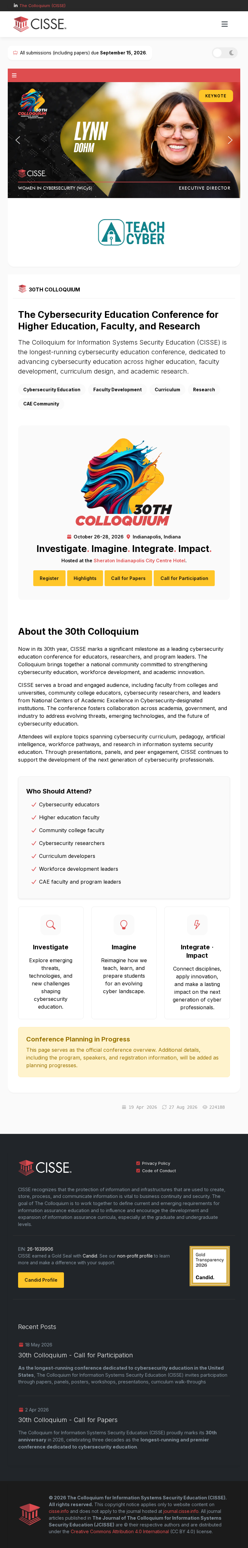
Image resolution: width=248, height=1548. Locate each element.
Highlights (85, 580)
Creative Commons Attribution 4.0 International (120, 1534)
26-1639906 (40, 1251)
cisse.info (59, 1513)
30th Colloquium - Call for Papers (68, 1422)
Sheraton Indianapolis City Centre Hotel (139, 562)
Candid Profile (41, 1282)
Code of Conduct (159, 1173)
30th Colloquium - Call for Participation (75, 1357)
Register (49, 580)
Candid (90, 1258)
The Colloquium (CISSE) (42, 5)
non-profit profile (135, 1258)
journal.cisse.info (181, 1513)
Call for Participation (184, 580)
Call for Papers (128, 580)
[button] (224, 24)
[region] (124, 142)
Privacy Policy (156, 1165)
